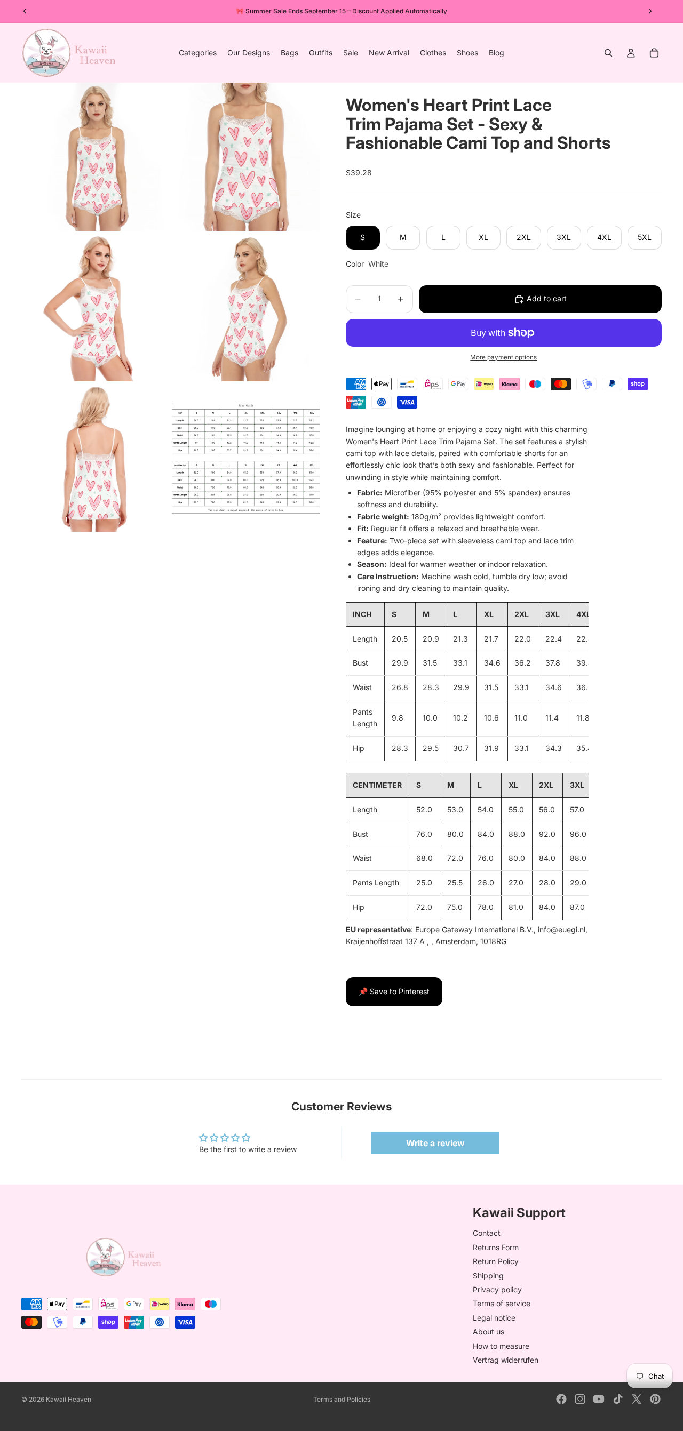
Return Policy (496, 1261)
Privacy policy (497, 1289)
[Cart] (654, 53)
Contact (487, 1233)
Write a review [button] (435, 1143)
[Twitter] (636, 1399)
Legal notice (494, 1317)
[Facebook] (561, 1399)
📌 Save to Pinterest (394, 991)
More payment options (503, 357)
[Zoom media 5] (95, 457)
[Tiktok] (617, 1399)
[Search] (608, 53)
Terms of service (501, 1303)
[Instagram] (580, 1399)
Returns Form (496, 1247)
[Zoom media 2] (246, 157)
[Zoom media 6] (246, 457)
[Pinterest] (655, 1399)
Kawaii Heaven (68, 1399)
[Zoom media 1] (95, 157)
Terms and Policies (341, 1399)
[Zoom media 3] (95, 307)
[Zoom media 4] (246, 307)
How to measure (501, 1345)
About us (488, 1331)
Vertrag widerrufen (505, 1359)
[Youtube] (598, 1399)
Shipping (488, 1275)
